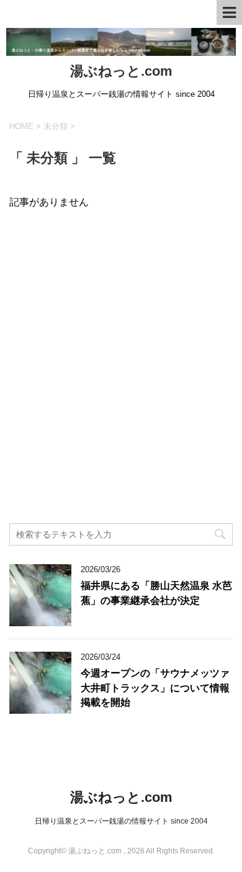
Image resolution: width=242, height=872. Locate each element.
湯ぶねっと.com (121, 71)
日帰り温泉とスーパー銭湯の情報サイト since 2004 (121, 821)
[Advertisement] (121, 393)
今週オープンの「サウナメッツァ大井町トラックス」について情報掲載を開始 (155, 688)
